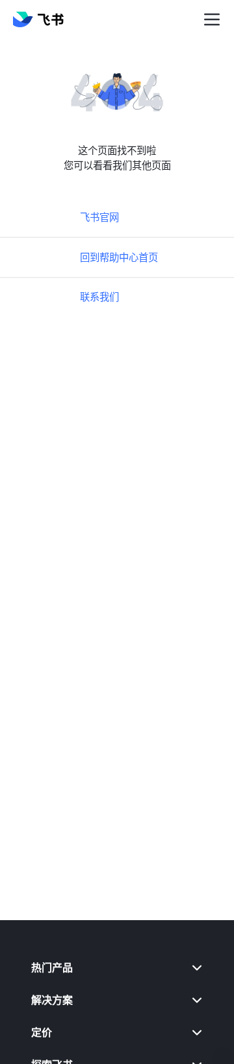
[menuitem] (117, 967)
